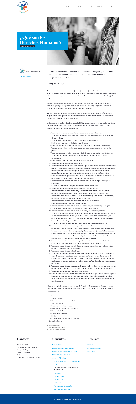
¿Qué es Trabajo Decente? (57, 329)
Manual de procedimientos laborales (64, 351)
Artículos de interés (27, 46)
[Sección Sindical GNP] (23, 7)
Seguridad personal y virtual (57, 327)
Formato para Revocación (63, 386)
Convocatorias (57, 345)
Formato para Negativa (62, 389)
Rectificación (59, 376)
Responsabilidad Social (98, 7)
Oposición (58, 383)
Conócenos (69, 7)
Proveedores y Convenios (61, 355)
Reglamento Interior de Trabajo (63, 348)
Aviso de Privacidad (59, 358)
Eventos (90, 345)
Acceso (58, 373)
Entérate (80, 7)
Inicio (58, 7)
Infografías (91, 351)
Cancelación (59, 379)
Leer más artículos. (25, 76)
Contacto (113, 7)
